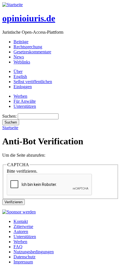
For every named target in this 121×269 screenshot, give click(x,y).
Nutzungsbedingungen (34, 251)
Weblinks (22, 62)
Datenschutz (24, 256)
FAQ (18, 246)
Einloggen (23, 86)
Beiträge (21, 41)
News (19, 56)
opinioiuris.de (28, 18)
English (20, 76)
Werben (20, 96)
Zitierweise (23, 226)
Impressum (23, 261)
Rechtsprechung (28, 46)
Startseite (10, 127)
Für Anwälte (25, 101)
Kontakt (21, 221)
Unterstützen (25, 106)
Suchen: (10, 116)
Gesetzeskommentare (32, 51)
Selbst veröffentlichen (33, 81)
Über (18, 71)
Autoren (21, 231)
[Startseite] (12, 4)
